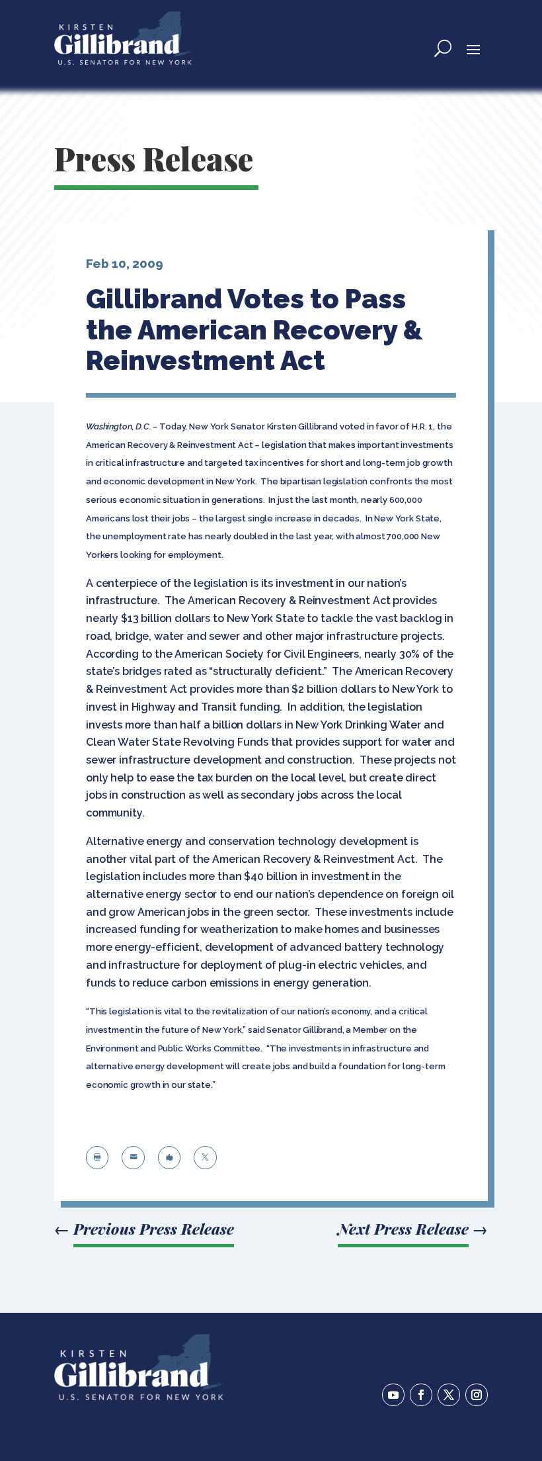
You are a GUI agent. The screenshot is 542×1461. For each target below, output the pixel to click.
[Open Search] (442, 48)
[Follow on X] (449, 1395)
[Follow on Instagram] (476, 1395)
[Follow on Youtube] (393, 1395)
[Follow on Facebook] (421, 1395)
